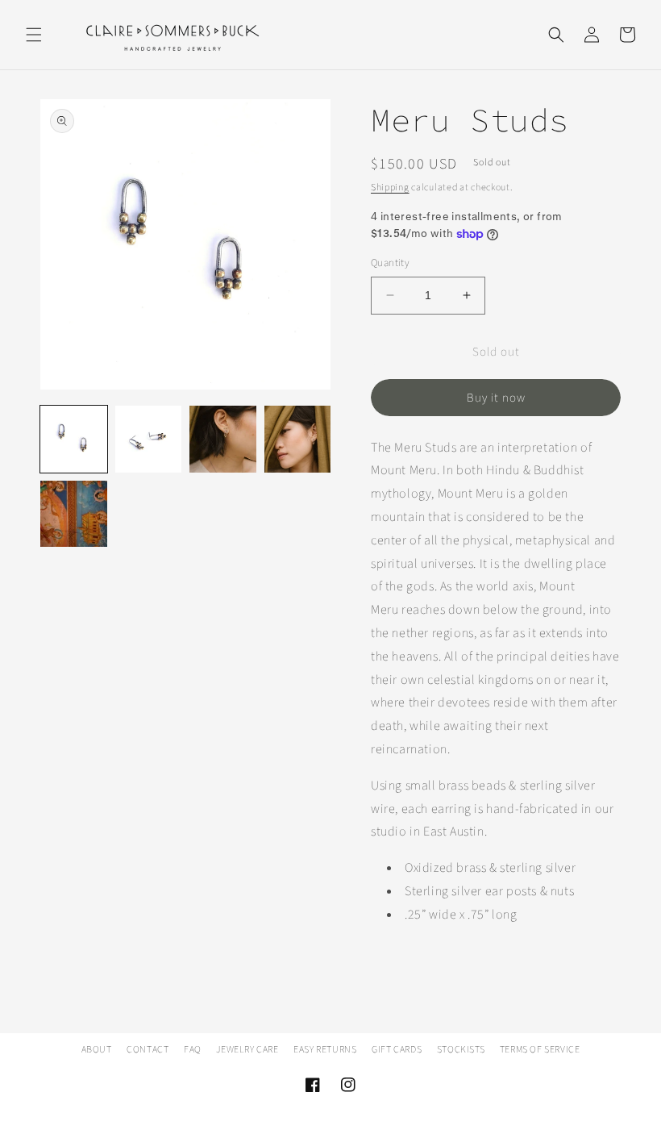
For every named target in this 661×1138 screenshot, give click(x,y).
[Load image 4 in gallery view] (297, 439)
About (96, 1050)
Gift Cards (397, 1050)
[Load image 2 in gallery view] (148, 439)
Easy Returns (324, 1050)
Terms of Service (540, 1050)
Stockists (460, 1050)
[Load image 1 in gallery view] (73, 439)
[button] (34, 34)
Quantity (390, 263)
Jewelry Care (247, 1050)
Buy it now (496, 398)
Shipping (390, 187)
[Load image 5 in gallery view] (73, 514)
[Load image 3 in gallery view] (222, 439)
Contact (147, 1050)
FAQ (193, 1050)
